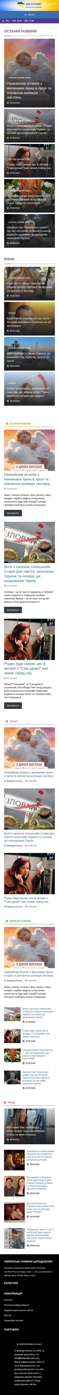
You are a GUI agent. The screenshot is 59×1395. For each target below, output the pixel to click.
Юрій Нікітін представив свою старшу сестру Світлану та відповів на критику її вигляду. (29, 287)
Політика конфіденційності (16, 1305)
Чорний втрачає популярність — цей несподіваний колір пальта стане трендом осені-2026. (27, 199)
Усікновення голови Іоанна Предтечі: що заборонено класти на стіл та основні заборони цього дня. (40, 1155)
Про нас (8, 1315)
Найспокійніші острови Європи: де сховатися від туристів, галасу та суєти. (28, 357)
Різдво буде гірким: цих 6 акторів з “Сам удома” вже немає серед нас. (29, 166)
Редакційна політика (13, 1320)
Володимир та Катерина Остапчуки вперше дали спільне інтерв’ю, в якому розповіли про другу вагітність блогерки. (40, 1183)
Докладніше (13, 513)
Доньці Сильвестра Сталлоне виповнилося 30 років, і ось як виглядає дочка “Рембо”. (40, 1207)
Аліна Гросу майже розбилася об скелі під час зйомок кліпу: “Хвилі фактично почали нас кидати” (28, 392)
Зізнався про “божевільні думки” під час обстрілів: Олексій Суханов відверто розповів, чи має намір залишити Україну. (29, 233)
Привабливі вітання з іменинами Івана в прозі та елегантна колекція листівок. (29, 90)
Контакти (8, 1300)
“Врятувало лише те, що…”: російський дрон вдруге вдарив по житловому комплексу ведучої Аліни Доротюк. (41, 1235)
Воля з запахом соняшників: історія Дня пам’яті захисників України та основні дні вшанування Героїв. (29, 129)
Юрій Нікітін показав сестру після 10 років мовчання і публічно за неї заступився (29, 322)
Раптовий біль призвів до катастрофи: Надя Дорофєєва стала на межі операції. (26, 1131)
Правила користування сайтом (18, 1310)
